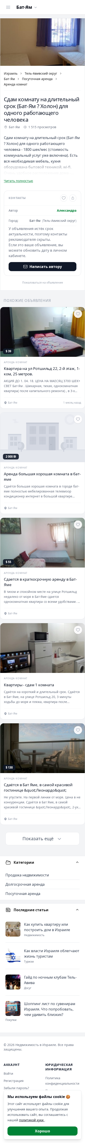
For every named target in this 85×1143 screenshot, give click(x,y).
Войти (8, 1073)
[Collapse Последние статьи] (77, 910)
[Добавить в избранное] (63, 198)
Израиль (10, 73)
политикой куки (31, 1120)
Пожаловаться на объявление (42, 282)
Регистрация (14, 1081)
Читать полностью (18, 181)
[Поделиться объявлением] (72, 198)
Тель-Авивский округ (41, 73)
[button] (42, 42)
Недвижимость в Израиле (35, 1045)
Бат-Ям (9, 79)
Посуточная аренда (37, 79)
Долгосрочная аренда (25, 884)
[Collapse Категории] (77, 862)
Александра (66, 210)
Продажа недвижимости (27, 875)
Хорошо (42, 1131)
